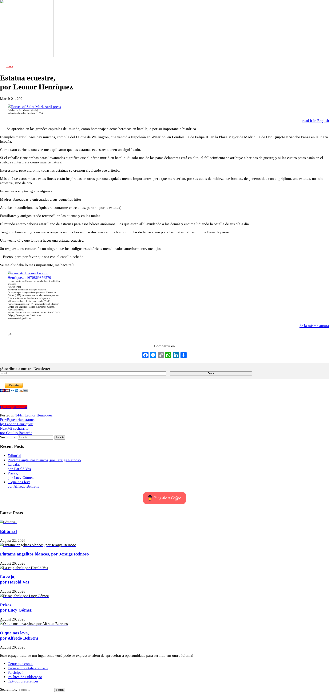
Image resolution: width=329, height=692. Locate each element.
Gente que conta (20, 663)
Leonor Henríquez (39, 415)
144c (19, 415)
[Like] (3, 334)
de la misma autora (314, 326)
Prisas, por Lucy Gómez (21, 475)
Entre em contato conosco (28, 668)
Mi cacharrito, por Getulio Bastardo (16, 430)
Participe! (15, 672)
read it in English (315, 120)
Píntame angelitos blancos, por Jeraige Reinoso (44, 460)
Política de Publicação (25, 677)
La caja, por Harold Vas (19, 466)
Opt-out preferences (23, 681)
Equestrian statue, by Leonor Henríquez (17, 421)
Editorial (14, 455)
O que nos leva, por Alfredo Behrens (23, 484)
